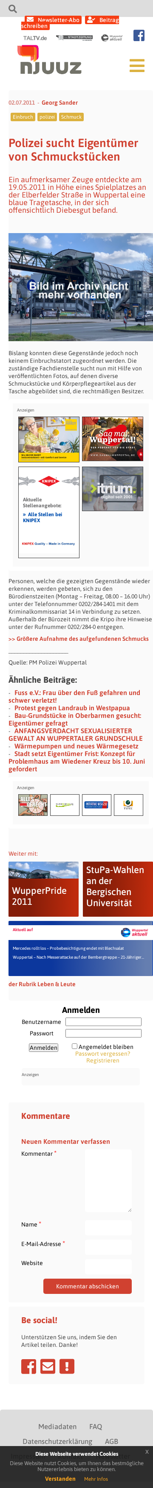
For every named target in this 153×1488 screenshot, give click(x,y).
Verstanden (60, 1478)
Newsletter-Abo (58, 20)
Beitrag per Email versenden (47, 1366)
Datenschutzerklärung (57, 1441)
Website (32, 1263)
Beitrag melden (67, 1366)
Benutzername (41, 1021)
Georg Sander (60, 102)
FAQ (95, 1426)
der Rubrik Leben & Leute (42, 984)
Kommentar (39, 1153)
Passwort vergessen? (102, 1053)
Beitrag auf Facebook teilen (28, 1366)
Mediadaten (57, 1426)
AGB (111, 1441)
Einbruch (23, 117)
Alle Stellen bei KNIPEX (42, 517)
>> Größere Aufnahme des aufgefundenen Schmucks (78, 638)
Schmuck (71, 117)
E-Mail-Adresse (43, 1244)
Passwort (42, 1033)
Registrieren (102, 1060)
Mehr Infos (96, 1479)
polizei (47, 117)
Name (31, 1224)
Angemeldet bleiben (106, 1046)
